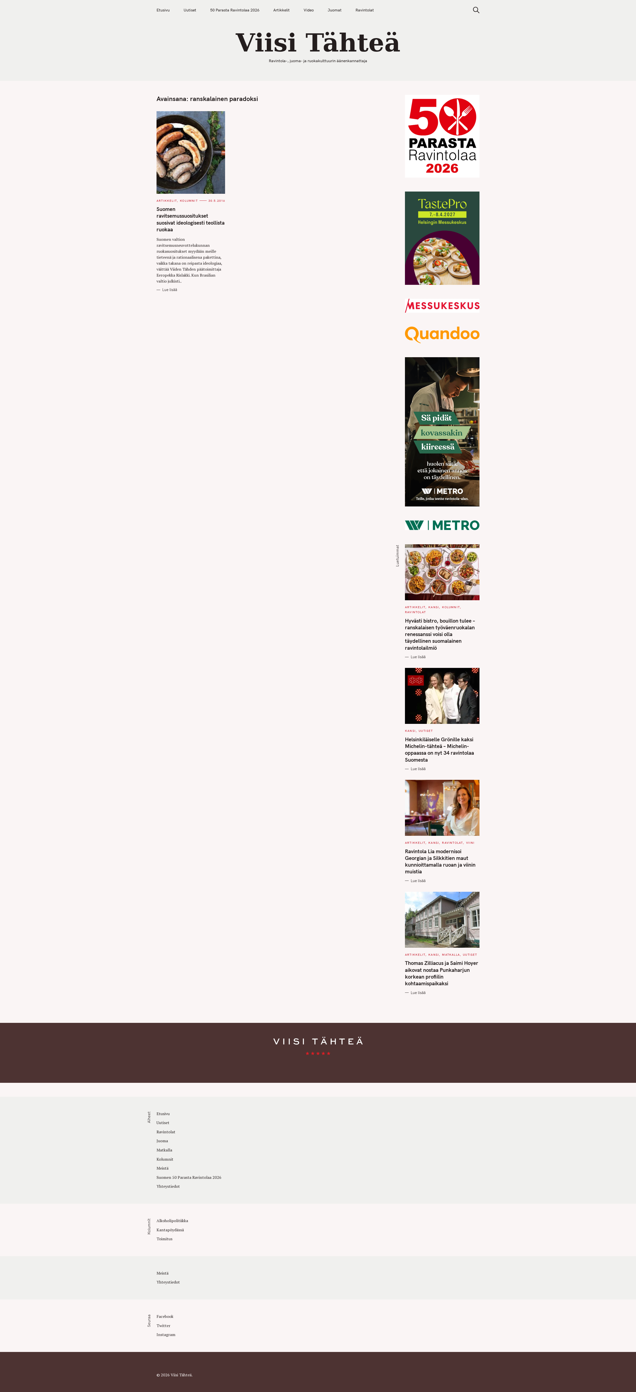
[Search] (474, 10)
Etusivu (163, 9)
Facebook (165, 1316)
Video (309, 9)
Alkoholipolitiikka (172, 1220)
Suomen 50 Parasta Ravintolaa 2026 (189, 1177)
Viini (470, 843)
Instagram (166, 1334)
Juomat (335, 9)
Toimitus (164, 1239)
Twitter (163, 1325)
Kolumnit (189, 200)
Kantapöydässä (170, 1230)
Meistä (162, 1168)
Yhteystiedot (168, 1186)
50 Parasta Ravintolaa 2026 (234, 9)
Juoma (162, 1140)
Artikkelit (281, 9)
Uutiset (190, 9)
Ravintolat (365, 9)
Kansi (433, 607)
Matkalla (451, 954)
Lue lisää (169, 290)
